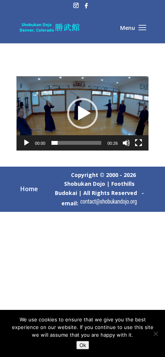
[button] (82, 113)
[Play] (26, 143)
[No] (155, 333)
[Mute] (126, 143)
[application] (82, 113)
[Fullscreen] (138, 143)
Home (29, 189)
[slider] (76, 143)
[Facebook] (86, 8)
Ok (82, 345)
